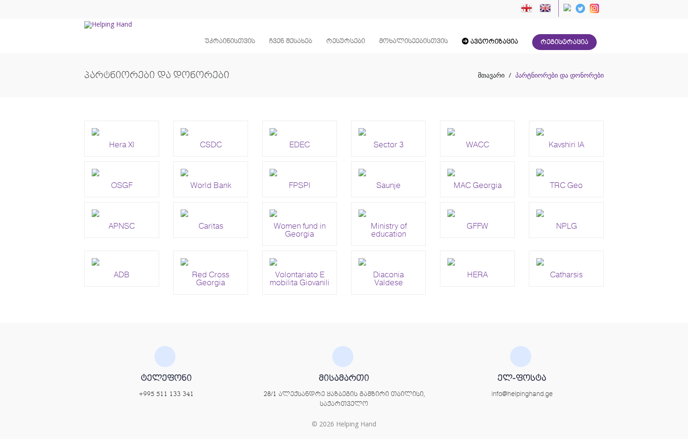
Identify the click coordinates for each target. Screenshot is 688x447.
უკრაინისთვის (230, 41)
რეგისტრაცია (564, 42)
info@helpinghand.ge (522, 394)
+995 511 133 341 (166, 394)
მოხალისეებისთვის (413, 41)
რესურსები (345, 41)
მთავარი (491, 75)
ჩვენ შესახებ (290, 41)
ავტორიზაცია (493, 41)
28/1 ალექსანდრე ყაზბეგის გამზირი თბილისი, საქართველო (344, 399)
